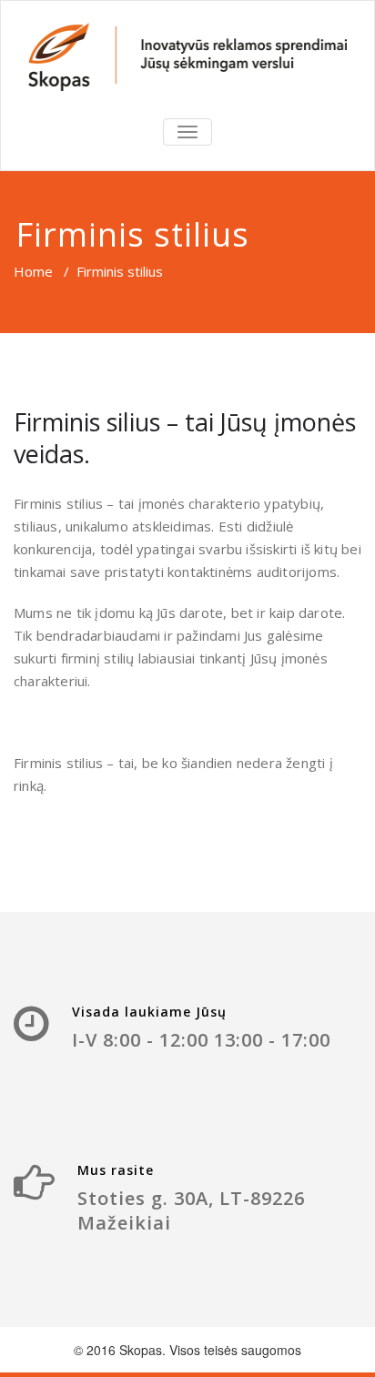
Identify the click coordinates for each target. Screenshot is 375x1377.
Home (33, 271)
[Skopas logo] (187, 57)
